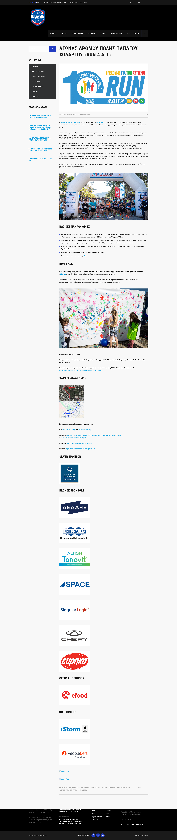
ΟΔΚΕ (107, 814)
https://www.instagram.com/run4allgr (79, 443)
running (105, 788)
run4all (98, 788)
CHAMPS (35, 66)
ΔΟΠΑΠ (108, 817)
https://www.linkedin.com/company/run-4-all (80, 449)
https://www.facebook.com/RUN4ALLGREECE (81, 435)
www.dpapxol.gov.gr (69, 430)
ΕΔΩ (84, 256)
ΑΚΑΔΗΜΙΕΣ (36, 81)
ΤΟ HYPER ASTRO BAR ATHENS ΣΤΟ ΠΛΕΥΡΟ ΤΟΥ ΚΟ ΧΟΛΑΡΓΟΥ (40, 150)
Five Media (145, 835)
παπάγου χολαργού (80, 790)
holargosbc (85, 788)
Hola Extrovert (38, 71)
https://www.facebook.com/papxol (109, 435)
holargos (76, 788)
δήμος (62, 790)
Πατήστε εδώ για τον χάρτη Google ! (132, 824)
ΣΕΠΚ (93, 814)
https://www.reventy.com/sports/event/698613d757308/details (80, 370)
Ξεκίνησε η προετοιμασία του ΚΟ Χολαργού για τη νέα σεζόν (40, 116)
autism (68, 788)
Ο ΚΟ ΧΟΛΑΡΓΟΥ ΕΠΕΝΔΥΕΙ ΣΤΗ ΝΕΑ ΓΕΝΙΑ (41, 160)
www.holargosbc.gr (85, 430)
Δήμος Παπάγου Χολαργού (97, 818)
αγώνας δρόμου (114, 788)
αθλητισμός (125, 788)
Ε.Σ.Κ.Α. (94, 810)
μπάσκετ (69, 790)
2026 (63, 788)
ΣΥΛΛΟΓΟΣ (35, 97)
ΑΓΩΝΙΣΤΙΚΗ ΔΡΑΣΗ (38, 76)
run (92, 788)
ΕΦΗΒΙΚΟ (35, 92)
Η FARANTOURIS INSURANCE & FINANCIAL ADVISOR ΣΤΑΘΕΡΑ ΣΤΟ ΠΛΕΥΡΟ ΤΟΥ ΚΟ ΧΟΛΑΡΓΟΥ (40, 139)
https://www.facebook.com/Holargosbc (74, 438)
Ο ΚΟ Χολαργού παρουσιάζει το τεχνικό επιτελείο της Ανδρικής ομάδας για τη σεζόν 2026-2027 (40, 127)
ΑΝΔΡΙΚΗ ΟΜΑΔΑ (38, 87)
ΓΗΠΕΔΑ (108, 810)
